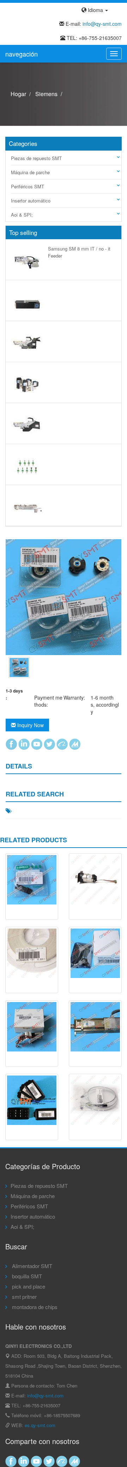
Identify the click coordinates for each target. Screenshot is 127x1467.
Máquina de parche (30, 172)
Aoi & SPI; (22, 214)
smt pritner (24, 1296)
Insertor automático (30, 200)
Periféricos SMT (27, 186)
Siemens (46, 94)
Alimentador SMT (31, 1265)
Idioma (95, 9)
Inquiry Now (30, 725)
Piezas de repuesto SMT (36, 158)
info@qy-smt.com (102, 23)
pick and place (28, 1286)
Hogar (18, 94)
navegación (21, 53)
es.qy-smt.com (40, 1425)
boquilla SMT (26, 1276)
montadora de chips (34, 1306)
